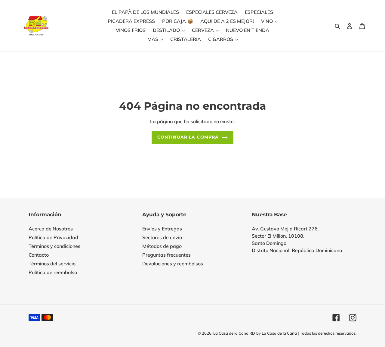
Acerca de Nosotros (51, 229)
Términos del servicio (52, 264)
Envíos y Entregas (162, 229)
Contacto (39, 255)
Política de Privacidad (53, 237)
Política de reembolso (53, 272)
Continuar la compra (188, 137)
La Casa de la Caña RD (234, 333)
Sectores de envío (162, 237)
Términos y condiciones (54, 246)
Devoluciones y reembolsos (172, 264)
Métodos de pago (162, 246)
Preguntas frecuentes (166, 255)
